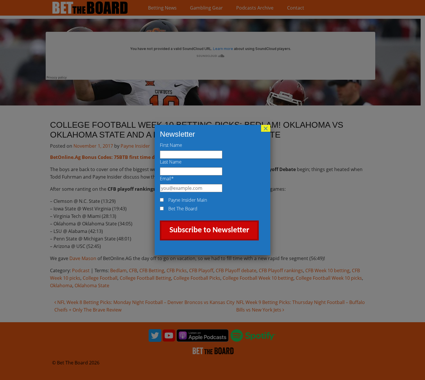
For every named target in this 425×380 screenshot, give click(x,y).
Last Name (171, 162)
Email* (167, 178)
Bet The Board (182, 208)
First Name (171, 145)
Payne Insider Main (187, 200)
